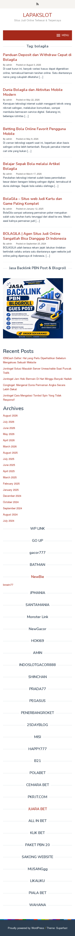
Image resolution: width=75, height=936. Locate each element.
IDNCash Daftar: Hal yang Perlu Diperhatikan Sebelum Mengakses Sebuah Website (34, 360)
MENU (65, 35)
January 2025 (11, 490)
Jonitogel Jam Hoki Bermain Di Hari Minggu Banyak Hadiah (37, 379)
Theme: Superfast (57, 928)
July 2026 (8, 422)
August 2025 (10, 452)
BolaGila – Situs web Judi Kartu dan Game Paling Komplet (32, 201)
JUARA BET (37, 809)
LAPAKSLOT (37, 15)
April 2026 (9, 440)
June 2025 (9, 465)
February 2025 (11, 483)
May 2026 (8, 434)
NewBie (37, 576)
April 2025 (9, 471)
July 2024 (8, 520)
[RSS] (37, 4)
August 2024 (10, 514)
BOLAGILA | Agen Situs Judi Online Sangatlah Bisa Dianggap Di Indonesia (34, 236)
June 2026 (9, 428)
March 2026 (10, 446)
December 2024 (12, 496)
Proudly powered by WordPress (26, 928)
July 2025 (8, 459)
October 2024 (11, 502)
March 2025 (10, 477)
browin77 (8, 585)
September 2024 (12, 508)
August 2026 (10, 415)
